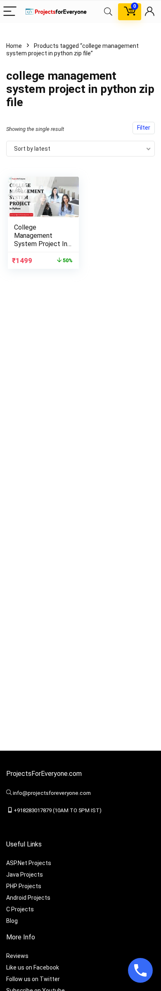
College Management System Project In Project (40, 239)
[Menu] (10, 12)
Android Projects (28, 897)
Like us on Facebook (32, 967)
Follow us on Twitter (33, 979)
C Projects (20, 909)
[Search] (108, 12)
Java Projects (24, 874)
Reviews (17, 956)
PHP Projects (23, 886)
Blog (12, 921)
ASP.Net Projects (28, 863)
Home (14, 46)
